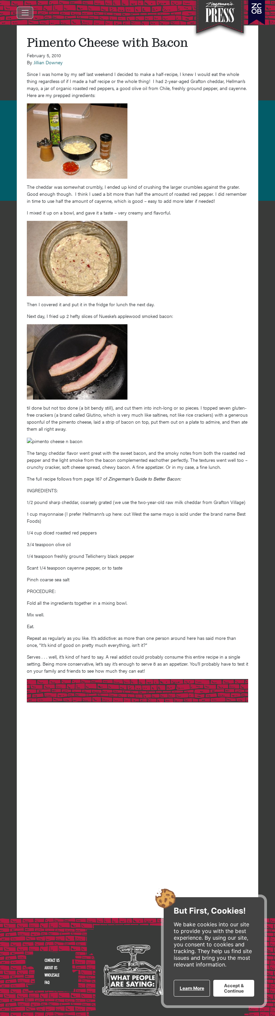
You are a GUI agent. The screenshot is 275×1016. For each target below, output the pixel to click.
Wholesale (52, 975)
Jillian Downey (48, 62)
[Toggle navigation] (25, 12)
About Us (51, 967)
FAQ (47, 982)
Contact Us (52, 960)
